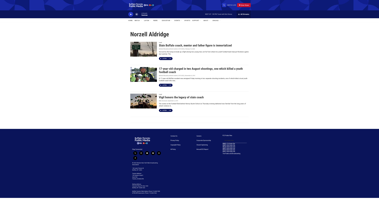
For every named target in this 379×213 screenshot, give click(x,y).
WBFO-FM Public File (229, 148)
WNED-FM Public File (229, 145)
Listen (146, 20)
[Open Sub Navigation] (141, 20)
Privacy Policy (175, 140)
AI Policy (173, 149)
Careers (199, 136)
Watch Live (231, 5)
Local (160, 42)
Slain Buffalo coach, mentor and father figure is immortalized (195, 45)
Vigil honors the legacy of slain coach (181, 97)
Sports (187, 20)
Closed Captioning (202, 145)
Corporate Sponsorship (204, 140)
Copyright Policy (176, 145)
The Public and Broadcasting (231, 153)
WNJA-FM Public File (229, 147)
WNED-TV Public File (229, 143)
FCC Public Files (227, 135)
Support (195, 20)
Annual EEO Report (202, 149)
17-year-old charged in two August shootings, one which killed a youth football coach (201, 70)
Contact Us (174, 136)
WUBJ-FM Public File (229, 151)
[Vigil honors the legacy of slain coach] (143, 101)
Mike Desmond (163, 101)
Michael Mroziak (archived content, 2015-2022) (171, 49)
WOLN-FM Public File (229, 150)
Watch (137, 20)
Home (130, 20)
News (155, 20)
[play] (130, 14)
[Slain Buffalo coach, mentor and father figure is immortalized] (143, 49)
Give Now (245, 5)
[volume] (136, 14)
